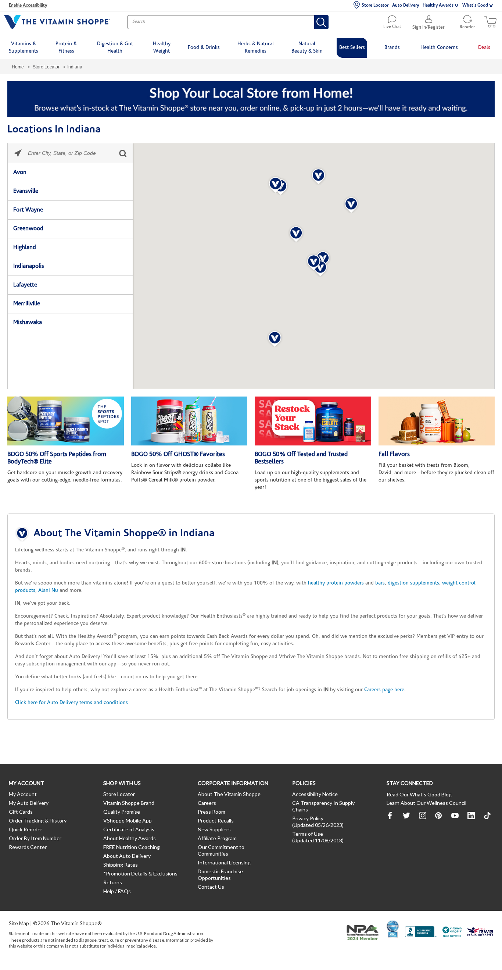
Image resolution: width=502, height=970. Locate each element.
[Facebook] (390, 815)
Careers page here (384, 690)
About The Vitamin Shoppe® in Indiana (124, 534)
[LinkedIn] (471, 815)
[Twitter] (406, 815)
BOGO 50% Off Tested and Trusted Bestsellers (301, 458)
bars (380, 583)
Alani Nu (48, 590)
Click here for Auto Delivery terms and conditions (71, 703)
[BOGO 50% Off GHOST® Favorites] (189, 421)
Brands (392, 47)
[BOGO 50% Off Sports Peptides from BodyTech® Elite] (65, 421)
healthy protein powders (336, 583)
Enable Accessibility (28, 5)
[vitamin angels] (452, 933)
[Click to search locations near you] (18, 153)
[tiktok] (487, 816)
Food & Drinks (204, 47)
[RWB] (480, 932)
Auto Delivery (405, 5)
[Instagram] (422, 815)
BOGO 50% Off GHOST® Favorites (178, 454)
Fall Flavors (394, 454)
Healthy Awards (438, 5)
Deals (484, 47)
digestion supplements (413, 583)
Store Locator (375, 5)
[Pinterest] (438, 815)
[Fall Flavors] (437, 421)
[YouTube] (455, 815)
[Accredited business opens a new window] (421, 932)
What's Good (475, 5)
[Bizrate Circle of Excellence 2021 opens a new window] (392, 929)
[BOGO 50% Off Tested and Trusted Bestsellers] (313, 421)
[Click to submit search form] (122, 153)
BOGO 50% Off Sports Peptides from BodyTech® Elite (56, 458)
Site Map (19, 923)
